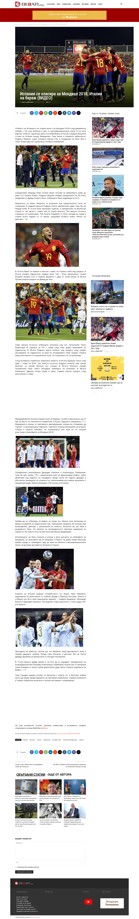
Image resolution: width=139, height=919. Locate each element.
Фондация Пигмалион (23, 905)
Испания (32, 740)
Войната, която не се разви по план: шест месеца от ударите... (107, 307)
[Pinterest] (41, 113)
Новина (28, 90)
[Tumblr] (64, 113)
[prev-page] (16, 830)
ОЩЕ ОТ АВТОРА (60, 774)
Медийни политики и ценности (27, 911)
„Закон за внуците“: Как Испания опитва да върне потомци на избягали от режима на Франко (50, 822)
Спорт (100, 4)
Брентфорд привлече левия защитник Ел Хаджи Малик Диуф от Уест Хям (107, 141)
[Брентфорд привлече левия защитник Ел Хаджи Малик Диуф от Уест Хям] (107, 329)
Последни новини (96, 340)
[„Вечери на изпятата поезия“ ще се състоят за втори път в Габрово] (107, 368)
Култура (93, 379)
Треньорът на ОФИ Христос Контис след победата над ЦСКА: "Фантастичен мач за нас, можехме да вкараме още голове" (107, 233)
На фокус (23, 90)
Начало (17, 24)
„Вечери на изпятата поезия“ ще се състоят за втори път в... (106, 383)
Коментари (66, 4)
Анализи (76, 4)
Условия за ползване (23, 903)
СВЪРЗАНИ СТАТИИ (30, 774)
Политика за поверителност (26, 909)
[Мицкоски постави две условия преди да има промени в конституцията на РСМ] (50, 787)
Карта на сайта (35, 917)
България (51, 4)
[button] (121, 4)
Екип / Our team (21, 899)
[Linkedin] (50, 113)
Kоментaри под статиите (25, 907)
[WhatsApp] (46, 113)
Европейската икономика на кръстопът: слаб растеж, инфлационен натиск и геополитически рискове (26, 798)
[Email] (60, 113)
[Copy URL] (79, 113)
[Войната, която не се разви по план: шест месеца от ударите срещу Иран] (107, 292)
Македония (47, 740)
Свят (58, 4)
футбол (81, 740)
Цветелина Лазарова (98, 311)
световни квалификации (70, 740)
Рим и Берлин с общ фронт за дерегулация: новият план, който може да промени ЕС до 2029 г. (75, 798)
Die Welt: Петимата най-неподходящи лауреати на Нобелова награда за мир (69, 766)
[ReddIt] (55, 113)
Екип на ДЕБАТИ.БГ (27, 102)
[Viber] (74, 113)
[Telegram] (69, 113)
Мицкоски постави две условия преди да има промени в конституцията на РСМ (50, 798)
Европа (93, 4)
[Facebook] (32, 113)
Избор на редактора (70, 817)
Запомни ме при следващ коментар (28, 867)
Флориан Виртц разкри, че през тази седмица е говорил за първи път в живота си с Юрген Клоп (107, 200)
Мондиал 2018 (57, 740)
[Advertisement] (50, 122)
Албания (25, 740)
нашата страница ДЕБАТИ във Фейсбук (68, 733)
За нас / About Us (22, 897)
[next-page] (19, 830)
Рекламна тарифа (22, 901)
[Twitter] (36, 113)
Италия (39, 740)
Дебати (44, 728)
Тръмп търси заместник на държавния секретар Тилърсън (29, 766)
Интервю (85, 4)
